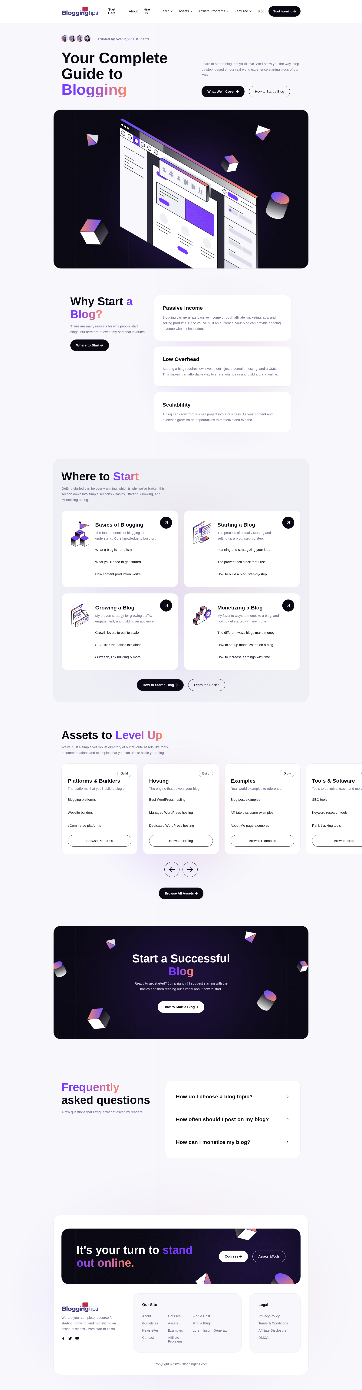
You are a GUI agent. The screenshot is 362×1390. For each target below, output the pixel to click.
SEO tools (319, 799)
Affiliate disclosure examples (252, 812)
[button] (167, 11)
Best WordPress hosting (167, 799)
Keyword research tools (329, 812)
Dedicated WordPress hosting (171, 825)
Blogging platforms (82, 799)
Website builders (80, 812)
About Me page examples (250, 825)
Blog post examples (245, 799)
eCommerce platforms (84, 825)
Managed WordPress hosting (171, 812)
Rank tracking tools (326, 825)
